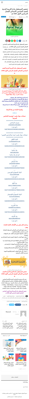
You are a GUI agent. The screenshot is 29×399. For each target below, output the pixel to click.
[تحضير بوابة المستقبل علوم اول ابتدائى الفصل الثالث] (8, 343)
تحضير (26, 2)
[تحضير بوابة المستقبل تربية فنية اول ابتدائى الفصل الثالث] (20, 343)
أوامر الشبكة (17, 396)
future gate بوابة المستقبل (20, 296)
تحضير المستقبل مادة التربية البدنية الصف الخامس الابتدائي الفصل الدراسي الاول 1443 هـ (21, 326)
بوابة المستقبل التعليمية (10, 296)
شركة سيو (25, 386)
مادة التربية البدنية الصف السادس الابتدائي (13, 301)
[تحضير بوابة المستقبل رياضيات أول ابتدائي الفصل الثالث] (8, 357)
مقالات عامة (4, 16)
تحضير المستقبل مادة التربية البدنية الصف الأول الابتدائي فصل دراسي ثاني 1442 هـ (14, 299)
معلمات (3, 393)
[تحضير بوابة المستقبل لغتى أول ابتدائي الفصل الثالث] (20, 357)
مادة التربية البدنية (24, 301)
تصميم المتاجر (10, 396)
